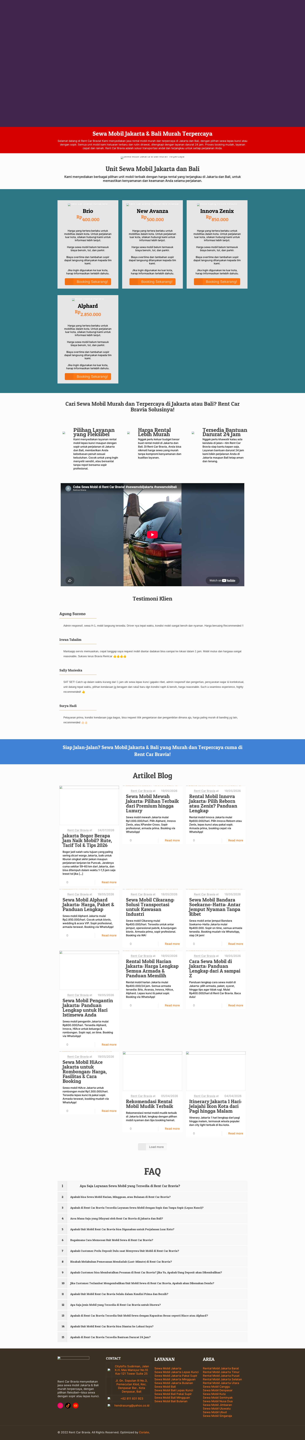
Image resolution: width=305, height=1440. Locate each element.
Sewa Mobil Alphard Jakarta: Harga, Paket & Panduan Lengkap (88, 904)
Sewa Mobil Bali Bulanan (170, 1401)
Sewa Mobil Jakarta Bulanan (173, 1383)
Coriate (144, 1432)
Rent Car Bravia (78, 830)
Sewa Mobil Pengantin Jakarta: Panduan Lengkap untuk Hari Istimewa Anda (88, 1007)
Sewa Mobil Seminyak (218, 1397)
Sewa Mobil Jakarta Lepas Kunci (176, 1372)
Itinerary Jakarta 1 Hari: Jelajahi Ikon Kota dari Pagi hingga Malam (215, 1106)
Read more (109, 882)
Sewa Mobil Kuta (214, 1394)
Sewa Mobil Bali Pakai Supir (173, 1394)
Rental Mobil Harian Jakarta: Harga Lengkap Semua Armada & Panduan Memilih (152, 968)
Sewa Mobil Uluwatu (217, 1408)
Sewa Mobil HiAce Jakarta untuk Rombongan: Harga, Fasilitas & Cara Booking (85, 1071)
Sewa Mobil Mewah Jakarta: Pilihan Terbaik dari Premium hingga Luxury (152, 803)
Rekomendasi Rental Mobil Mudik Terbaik (149, 1103)
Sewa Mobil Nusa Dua (218, 1401)
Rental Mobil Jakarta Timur (221, 1372)
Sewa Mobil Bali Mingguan (172, 1397)
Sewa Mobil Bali (165, 1386)
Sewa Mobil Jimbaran (217, 1405)
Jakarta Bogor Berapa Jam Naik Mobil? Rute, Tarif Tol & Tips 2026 (87, 840)
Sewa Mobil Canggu (216, 1386)
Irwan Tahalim (70, 640)
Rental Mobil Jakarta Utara (221, 1383)
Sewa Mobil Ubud (215, 1412)
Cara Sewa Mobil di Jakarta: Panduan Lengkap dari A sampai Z (214, 968)
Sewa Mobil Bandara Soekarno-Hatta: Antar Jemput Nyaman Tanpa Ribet (215, 907)
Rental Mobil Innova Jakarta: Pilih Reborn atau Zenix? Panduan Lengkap (213, 803)
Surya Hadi (68, 706)
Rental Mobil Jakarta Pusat (221, 1375)
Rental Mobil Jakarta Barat (221, 1368)
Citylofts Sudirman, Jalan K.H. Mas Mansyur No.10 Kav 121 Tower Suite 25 (132, 1370)
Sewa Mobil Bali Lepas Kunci (173, 1390)
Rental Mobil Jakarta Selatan (222, 1379)
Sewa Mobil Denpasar (218, 1390)
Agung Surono (72, 613)
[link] (152, 1186)
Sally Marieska (70, 670)
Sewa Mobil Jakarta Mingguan (175, 1379)
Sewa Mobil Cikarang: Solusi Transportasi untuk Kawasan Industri (150, 907)
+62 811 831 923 (131, 1398)
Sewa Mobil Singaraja (217, 1415)
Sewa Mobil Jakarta (167, 1368)
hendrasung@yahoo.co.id (131, 1405)
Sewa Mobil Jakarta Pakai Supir (175, 1375)
